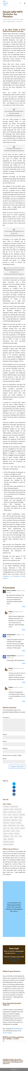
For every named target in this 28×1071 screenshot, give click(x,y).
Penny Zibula (7, 19)
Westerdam (10, 839)
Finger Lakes (6, 822)
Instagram (19, 953)
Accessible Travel (14, 806)
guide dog (19, 822)
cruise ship (5, 817)
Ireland (22, 825)
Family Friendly (6, 820)
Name (5, 734)
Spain (12, 836)
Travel (20, 836)
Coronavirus (15, 814)
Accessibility (6, 806)
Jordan (12, 828)
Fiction (20, 820)
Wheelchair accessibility (8, 841)
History (5, 825)
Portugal (5, 833)
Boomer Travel (18, 809)
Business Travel (12, 812)
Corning (9, 814)
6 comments (19, 21)
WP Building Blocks (17, 1028)
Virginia (5, 839)
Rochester (17, 833)
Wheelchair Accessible (8, 844)
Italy (8, 828)
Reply (23, 606)
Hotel (18, 825)
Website (5, 748)
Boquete (5, 812)
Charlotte (19, 812)
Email (5, 741)
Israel (4, 828)
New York (22, 828)
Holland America (11, 825)
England (16, 817)
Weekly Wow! (11, 21)
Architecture (6, 809)
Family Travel (14, 820)
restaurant (11, 833)
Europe (20, 817)
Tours (16, 836)
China (4, 814)
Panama (13, 831)
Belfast (11, 809)
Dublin (11, 817)
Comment (6, 717)
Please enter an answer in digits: (12, 755)
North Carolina (6, 831)
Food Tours (12, 822)
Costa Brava (22, 814)
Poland (17, 831)
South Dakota (6, 836)
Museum (17, 828)
